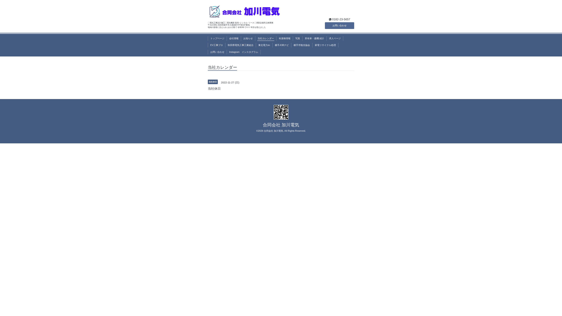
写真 (297, 38)
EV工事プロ (216, 45)
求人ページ (335, 38)
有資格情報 (285, 38)
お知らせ (248, 38)
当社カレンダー (266, 38)
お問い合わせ (340, 25)
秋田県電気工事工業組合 (240, 45)
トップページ (217, 38)
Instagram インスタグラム (243, 52)
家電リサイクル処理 (325, 45)
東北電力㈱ (264, 45)
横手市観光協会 (302, 45)
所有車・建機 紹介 (314, 38)
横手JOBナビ (282, 45)
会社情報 (234, 38)
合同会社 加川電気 (281, 124)
